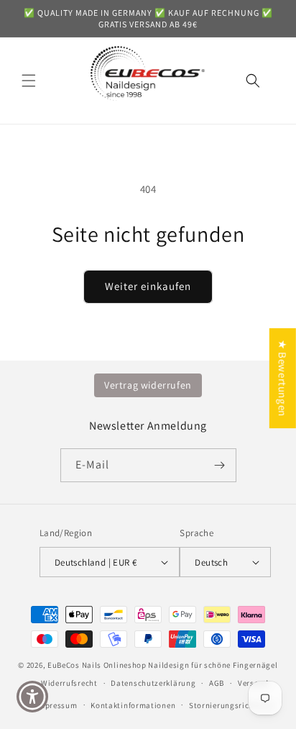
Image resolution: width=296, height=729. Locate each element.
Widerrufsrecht (69, 683)
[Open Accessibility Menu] (33, 697)
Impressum (56, 705)
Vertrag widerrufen (148, 385)
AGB (216, 683)
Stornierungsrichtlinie (231, 705)
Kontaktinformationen (133, 705)
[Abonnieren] (220, 465)
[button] (29, 80)
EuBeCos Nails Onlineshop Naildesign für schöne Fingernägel (162, 665)
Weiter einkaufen (148, 286)
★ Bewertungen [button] (283, 378)
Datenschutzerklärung (153, 683)
